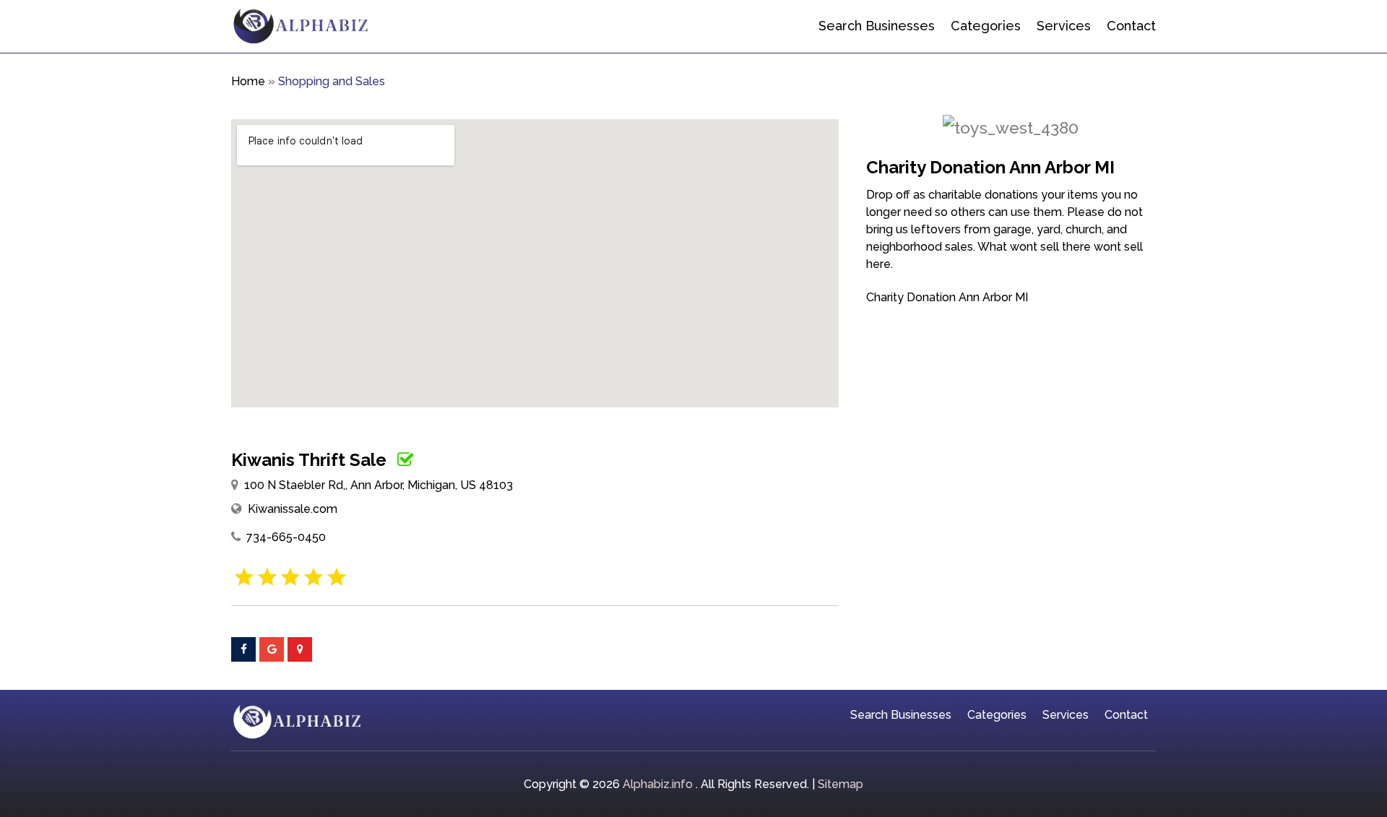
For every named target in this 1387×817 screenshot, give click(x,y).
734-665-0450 (286, 537)
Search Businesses (876, 25)
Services (1064, 25)
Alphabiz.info (658, 784)
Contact (1131, 25)
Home (248, 81)
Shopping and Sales (331, 81)
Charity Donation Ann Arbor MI (947, 297)
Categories (986, 25)
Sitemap (840, 784)
